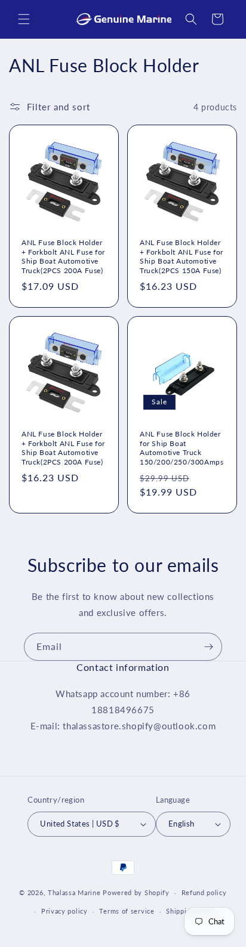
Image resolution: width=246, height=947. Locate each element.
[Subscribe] (208, 647)
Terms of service (126, 911)
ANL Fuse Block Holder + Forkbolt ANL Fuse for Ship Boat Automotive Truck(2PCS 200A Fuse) (63, 256)
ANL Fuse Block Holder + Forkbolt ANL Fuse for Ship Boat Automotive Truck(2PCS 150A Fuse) (181, 256)
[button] (24, 19)
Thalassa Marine (75, 892)
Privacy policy (64, 911)
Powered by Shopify (136, 892)
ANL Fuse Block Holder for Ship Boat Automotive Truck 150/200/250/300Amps (181, 447)
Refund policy (204, 892)
